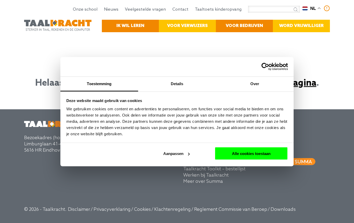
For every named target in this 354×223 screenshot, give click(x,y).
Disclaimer (79, 209)
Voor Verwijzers (187, 25)
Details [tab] (177, 83)
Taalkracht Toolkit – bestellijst (214, 169)
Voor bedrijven (244, 25)
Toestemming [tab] (99, 83)
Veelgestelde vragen (145, 10)
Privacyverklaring (112, 209)
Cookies (142, 209)
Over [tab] (254, 83)
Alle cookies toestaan (251, 153)
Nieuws (111, 10)
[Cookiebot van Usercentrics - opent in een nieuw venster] (265, 67)
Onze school (85, 10)
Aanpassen (173, 153)
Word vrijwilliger (301, 25)
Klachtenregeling (172, 209)
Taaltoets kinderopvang (218, 10)
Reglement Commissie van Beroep (230, 209)
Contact (180, 10)
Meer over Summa (203, 181)
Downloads (283, 209)
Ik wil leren (130, 25)
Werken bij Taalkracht (206, 175)
